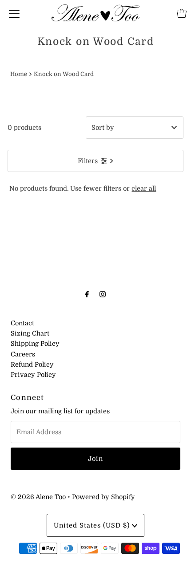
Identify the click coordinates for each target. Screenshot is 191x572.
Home (18, 74)
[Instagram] (102, 294)
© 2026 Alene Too (38, 496)
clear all (143, 188)
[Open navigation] (14, 13)
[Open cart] (182, 13)
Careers (23, 354)
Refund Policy (32, 364)
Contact (22, 323)
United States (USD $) (93, 525)
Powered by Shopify (103, 496)
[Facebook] (87, 294)
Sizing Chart (30, 333)
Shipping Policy (35, 343)
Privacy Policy (33, 374)
